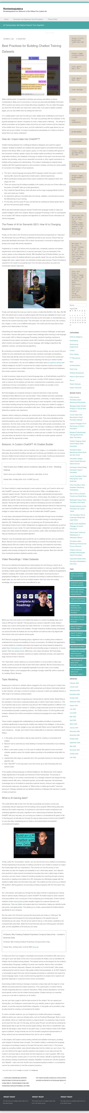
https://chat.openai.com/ (14, 648)
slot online (77, 90)
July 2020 (73, 757)
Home (6, 19)
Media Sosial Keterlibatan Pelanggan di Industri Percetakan (78, 526)
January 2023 (74, 728)
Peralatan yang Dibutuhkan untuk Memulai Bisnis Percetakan (76, 609)
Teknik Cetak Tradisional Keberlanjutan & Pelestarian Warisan (77, 534)
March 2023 (73, 724)
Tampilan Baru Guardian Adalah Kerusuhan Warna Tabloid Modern (78, 653)
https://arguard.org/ (77, 165)
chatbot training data (15, 901)
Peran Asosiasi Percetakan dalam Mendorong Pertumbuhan (78, 399)
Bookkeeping (74, 340)
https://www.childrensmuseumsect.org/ (77, 225)
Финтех (72, 380)
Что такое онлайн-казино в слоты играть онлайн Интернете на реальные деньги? (51, 1080)
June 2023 (73, 713)
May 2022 (73, 746)
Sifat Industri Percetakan (78, 646)
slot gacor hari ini (77, 68)
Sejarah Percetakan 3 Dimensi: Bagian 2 (77, 634)
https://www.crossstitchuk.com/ (77, 55)
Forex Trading (74, 354)
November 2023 (75, 694)
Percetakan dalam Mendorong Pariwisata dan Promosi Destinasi (78, 543)
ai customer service (54, 362)
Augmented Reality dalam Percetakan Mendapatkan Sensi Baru (78, 561)
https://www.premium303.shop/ (77, 177)
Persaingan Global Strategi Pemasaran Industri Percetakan (78, 469)
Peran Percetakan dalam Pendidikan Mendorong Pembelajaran (77, 487)
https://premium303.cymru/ (77, 191)
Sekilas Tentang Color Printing (77, 641)
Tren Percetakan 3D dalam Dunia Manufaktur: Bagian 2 (77, 672)
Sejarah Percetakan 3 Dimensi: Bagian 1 (77, 627)
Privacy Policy (52, 19)
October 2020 (74, 754)
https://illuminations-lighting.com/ (77, 41)
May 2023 (73, 716)
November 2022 (75, 735)
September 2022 (75, 742)
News (52, 33)
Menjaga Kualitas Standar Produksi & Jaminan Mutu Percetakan (78, 408)
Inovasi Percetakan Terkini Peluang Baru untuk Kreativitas (78, 478)
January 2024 (74, 687)
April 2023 (73, 720)
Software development (77, 373)
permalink (34, 1070)
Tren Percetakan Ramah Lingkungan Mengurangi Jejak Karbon (77, 517)
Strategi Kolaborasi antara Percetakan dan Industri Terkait (78, 508)
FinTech (72, 350)
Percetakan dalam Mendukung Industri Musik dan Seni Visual (78, 452)
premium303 (77, 132)
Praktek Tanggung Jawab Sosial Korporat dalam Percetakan (78, 443)
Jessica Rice (22, 39)
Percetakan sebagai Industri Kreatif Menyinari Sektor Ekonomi (78, 461)
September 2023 (75, 702)
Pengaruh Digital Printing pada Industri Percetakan (78, 600)
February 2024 (74, 683)
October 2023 (74, 698)
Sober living (73, 369)
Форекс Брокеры (75, 384)
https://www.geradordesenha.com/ (77, 153)
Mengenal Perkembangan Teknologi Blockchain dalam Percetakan (78, 434)
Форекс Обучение (75, 388)
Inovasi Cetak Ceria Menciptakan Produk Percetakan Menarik (76, 417)
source (35, 479)
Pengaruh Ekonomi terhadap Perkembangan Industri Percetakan (77, 552)
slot (74, 99)
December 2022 (75, 731)
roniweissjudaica (75, 365)
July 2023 (73, 709)
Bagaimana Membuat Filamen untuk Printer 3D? (77, 576)
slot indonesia (76, 121)
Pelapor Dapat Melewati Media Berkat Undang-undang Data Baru (77, 592)
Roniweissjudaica (13, 8)
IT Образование (75, 358)
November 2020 (75, 750)
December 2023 (75, 690)
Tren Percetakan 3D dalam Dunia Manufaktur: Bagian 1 (77, 663)
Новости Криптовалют (77, 376)
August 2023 (74, 705)
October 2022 (74, 739)
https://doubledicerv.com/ (77, 277)
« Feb (71, 329)
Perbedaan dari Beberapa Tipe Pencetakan (28, 19)
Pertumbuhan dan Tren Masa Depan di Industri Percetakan (77, 619)
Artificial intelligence (76, 337)
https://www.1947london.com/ (77, 204)
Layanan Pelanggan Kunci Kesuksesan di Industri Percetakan (78, 426)
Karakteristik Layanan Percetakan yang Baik (77, 584)
